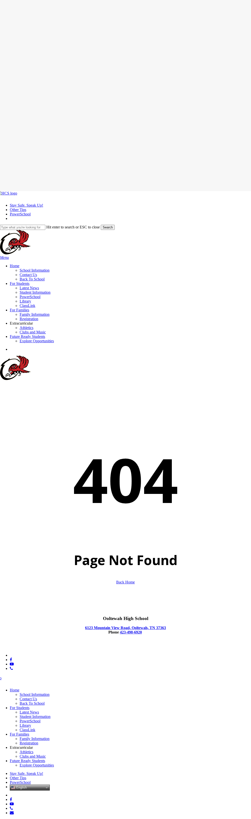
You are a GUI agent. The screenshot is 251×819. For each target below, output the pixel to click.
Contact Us (28, 699)
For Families (19, 734)
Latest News (29, 712)
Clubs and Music (33, 756)
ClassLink (27, 730)
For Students (19, 708)
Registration (29, 743)
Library (25, 725)
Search (108, 227)
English (21, 787)
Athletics (26, 752)
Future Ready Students (27, 761)
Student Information (35, 716)
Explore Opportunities (37, 765)
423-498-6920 (131, 632)
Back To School (32, 703)
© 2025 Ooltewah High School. (25, 647)
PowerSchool (30, 721)
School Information (35, 694)
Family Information (35, 739)
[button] (4, 257)
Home (14, 690)
